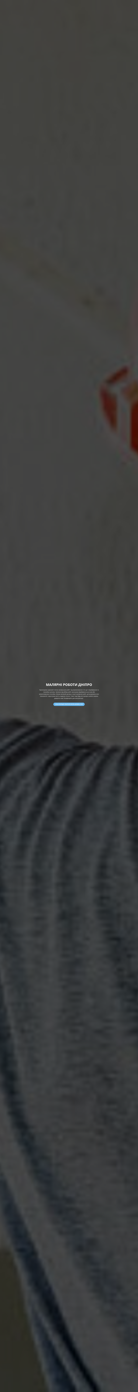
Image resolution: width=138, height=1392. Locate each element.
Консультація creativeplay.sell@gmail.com (69, 704)
